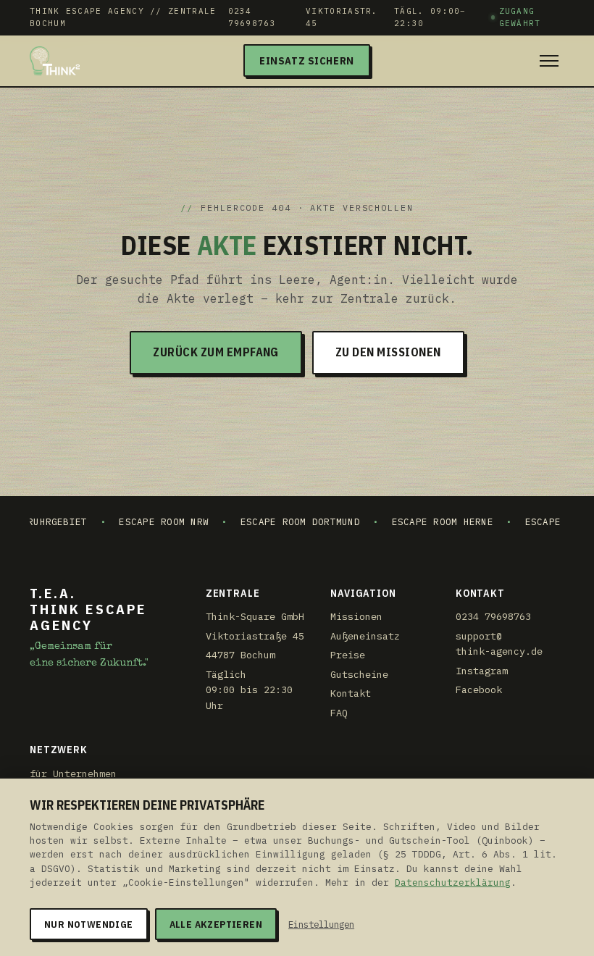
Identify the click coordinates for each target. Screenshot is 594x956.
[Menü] (549, 60)
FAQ (339, 712)
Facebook (479, 689)
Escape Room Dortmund (282, 521)
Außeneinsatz (365, 635)
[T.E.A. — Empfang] (55, 60)
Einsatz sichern (306, 60)
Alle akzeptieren (216, 924)
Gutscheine (359, 674)
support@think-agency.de (499, 643)
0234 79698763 (252, 17)
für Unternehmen (73, 773)
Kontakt (350, 693)
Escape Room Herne (424, 521)
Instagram (482, 670)
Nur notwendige (88, 924)
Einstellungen (321, 924)
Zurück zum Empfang (216, 352)
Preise (347, 654)
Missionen (356, 616)
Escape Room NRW (146, 521)
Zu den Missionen (388, 352)
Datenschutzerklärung (453, 882)
